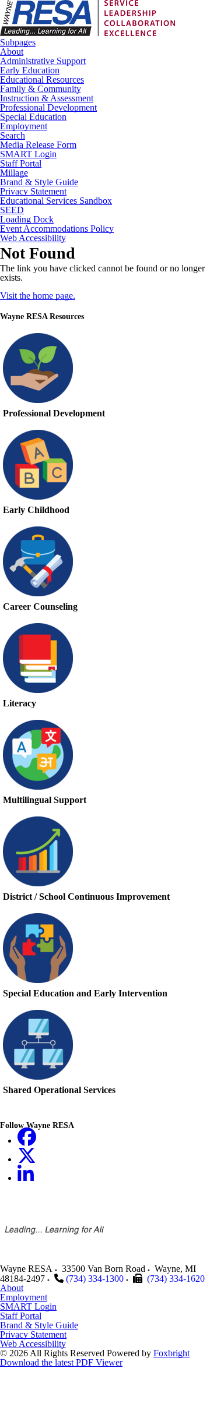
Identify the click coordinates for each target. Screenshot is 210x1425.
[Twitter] (27, 1159)
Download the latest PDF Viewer (61, 1362)
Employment (23, 126)
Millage (14, 173)
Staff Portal (20, 163)
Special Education (33, 117)
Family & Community (40, 89)
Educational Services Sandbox (56, 201)
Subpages (18, 42)
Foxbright (171, 1353)
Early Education (30, 70)
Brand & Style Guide (39, 182)
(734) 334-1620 (176, 1278)
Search (12, 135)
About (11, 51)
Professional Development (48, 107)
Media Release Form (38, 145)
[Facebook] (27, 1140)
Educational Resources (42, 79)
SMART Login (28, 154)
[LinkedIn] (26, 1178)
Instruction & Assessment (46, 98)
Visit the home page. (37, 295)
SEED (12, 210)
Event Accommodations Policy (57, 229)
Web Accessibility (33, 238)
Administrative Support (43, 61)
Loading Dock (27, 219)
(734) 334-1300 (95, 1278)
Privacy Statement (33, 191)
